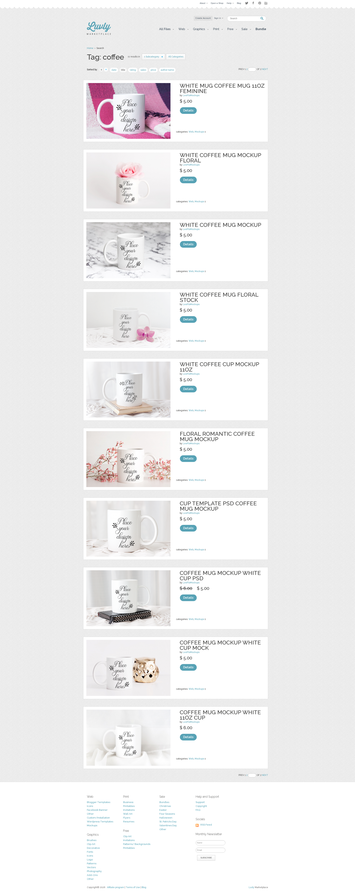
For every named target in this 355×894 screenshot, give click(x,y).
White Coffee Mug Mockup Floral (220, 158)
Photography (94, 871)
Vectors (91, 867)
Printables (129, 806)
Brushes (91, 840)
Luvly (251, 887)
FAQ (198, 810)
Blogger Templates (98, 802)
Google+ (266, 3)
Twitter (246, 3)
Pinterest (260, 3)
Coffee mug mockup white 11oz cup (220, 715)
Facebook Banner (97, 810)
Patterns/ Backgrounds (136, 844)
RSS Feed (206, 824)
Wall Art (127, 813)
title (123, 70)
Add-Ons (92, 875)
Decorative (93, 848)
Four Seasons (167, 813)
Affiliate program (115, 887)
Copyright (201, 806)
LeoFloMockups (191, 95)
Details (188, 110)
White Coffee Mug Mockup (220, 225)
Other (90, 813)
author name (167, 70)
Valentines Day (168, 825)
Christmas (165, 806)
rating (133, 70)
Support (200, 802)
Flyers (126, 817)
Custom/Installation (98, 817)
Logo (90, 859)
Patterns (91, 863)
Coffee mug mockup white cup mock (220, 645)
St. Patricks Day (168, 821)
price (153, 70)
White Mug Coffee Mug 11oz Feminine (222, 88)
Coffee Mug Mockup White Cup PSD (220, 576)
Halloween (165, 817)
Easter (163, 810)
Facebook (253, 3)
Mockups (199, 131)
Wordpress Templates (100, 821)
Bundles (164, 802)
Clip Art (91, 844)
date (113, 70)
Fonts (90, 851)
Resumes (128, 821)
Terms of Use (133, 887)
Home (90, 48)
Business (128, 802)
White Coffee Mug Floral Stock (219, 297)
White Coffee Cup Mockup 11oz (219, 367)
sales (143, 70)
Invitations (129, 810)
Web (191, 131)
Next (265, 69)
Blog (144, 887)
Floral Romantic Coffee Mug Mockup (217, 436)
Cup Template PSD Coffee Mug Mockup (218, 506)
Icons (90, 806)
